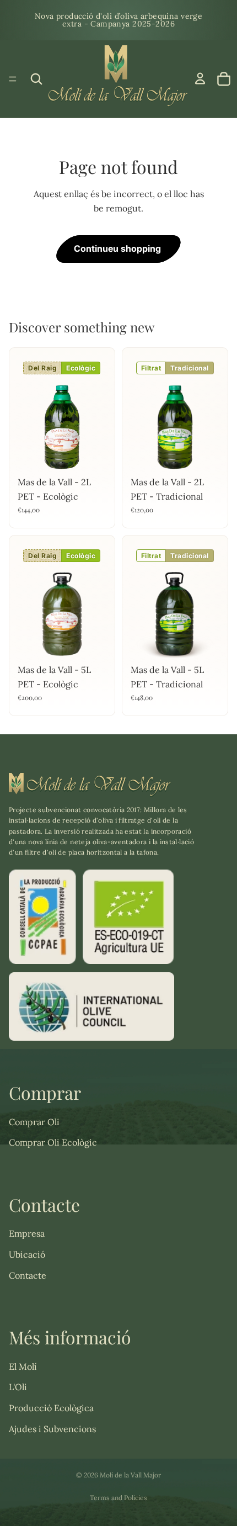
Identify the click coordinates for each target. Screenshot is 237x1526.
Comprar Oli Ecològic (53, 1142)
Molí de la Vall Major (130, 1475)
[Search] (36, 79)
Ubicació (27, 1254)
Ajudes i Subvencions (52, 1428)
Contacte (27, 1275)
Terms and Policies (118, 1497)
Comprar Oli (34, 1121)
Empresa (27, 1233)
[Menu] (12, 79)
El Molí (23, 1366)
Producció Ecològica (51, 1407)
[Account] (200, 78)
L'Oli (18, 1386)
